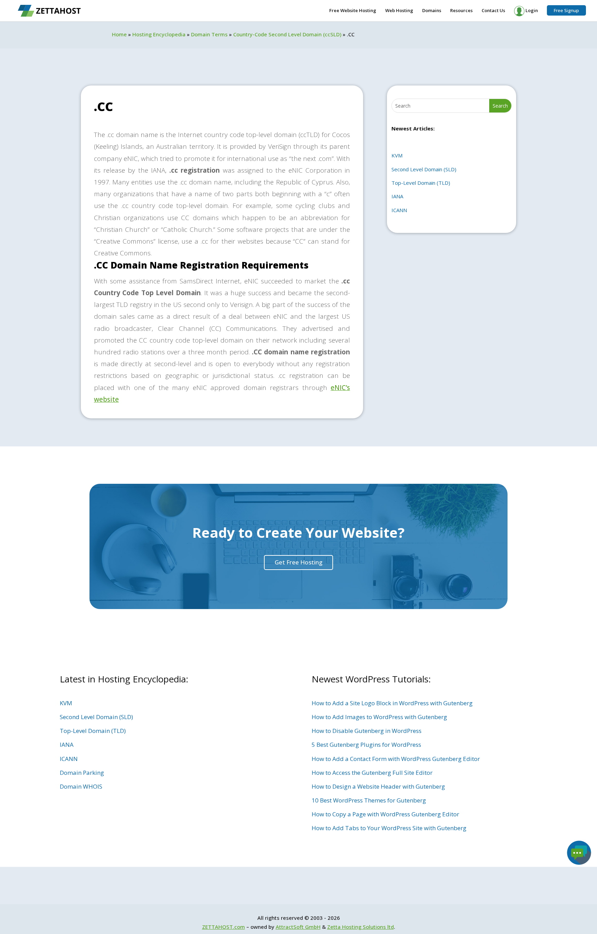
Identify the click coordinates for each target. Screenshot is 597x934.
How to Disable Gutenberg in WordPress (366, 731)
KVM (396, 155)
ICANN (399, 210)
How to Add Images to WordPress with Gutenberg (379, 717)
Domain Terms (209, 34)
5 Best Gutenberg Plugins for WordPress (366, 745)
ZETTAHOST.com (223, 926)
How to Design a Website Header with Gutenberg (378, 786)
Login (531, 10)
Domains (431, 10)
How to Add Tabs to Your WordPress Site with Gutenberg (389, 828)
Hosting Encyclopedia (159, 34)
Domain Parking (82, 773)
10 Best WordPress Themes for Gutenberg (369, 800)
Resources (461, 10)
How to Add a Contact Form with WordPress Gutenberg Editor (396, 759)
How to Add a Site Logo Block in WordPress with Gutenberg (392, 703)
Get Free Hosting (298, 562)
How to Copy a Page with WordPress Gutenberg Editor (385, 814)
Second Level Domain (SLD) (423, 169)
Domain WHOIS (81, 786)
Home (119, 34)
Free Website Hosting (352, 10)
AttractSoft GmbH (298, 926)
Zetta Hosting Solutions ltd (360, 926)
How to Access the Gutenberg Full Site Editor (372, 773)
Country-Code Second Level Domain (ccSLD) (287, 34)
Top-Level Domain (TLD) (420, 182)
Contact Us (493, 10)
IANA (397, 196)
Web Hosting (399, 10)
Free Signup (566, 10)
